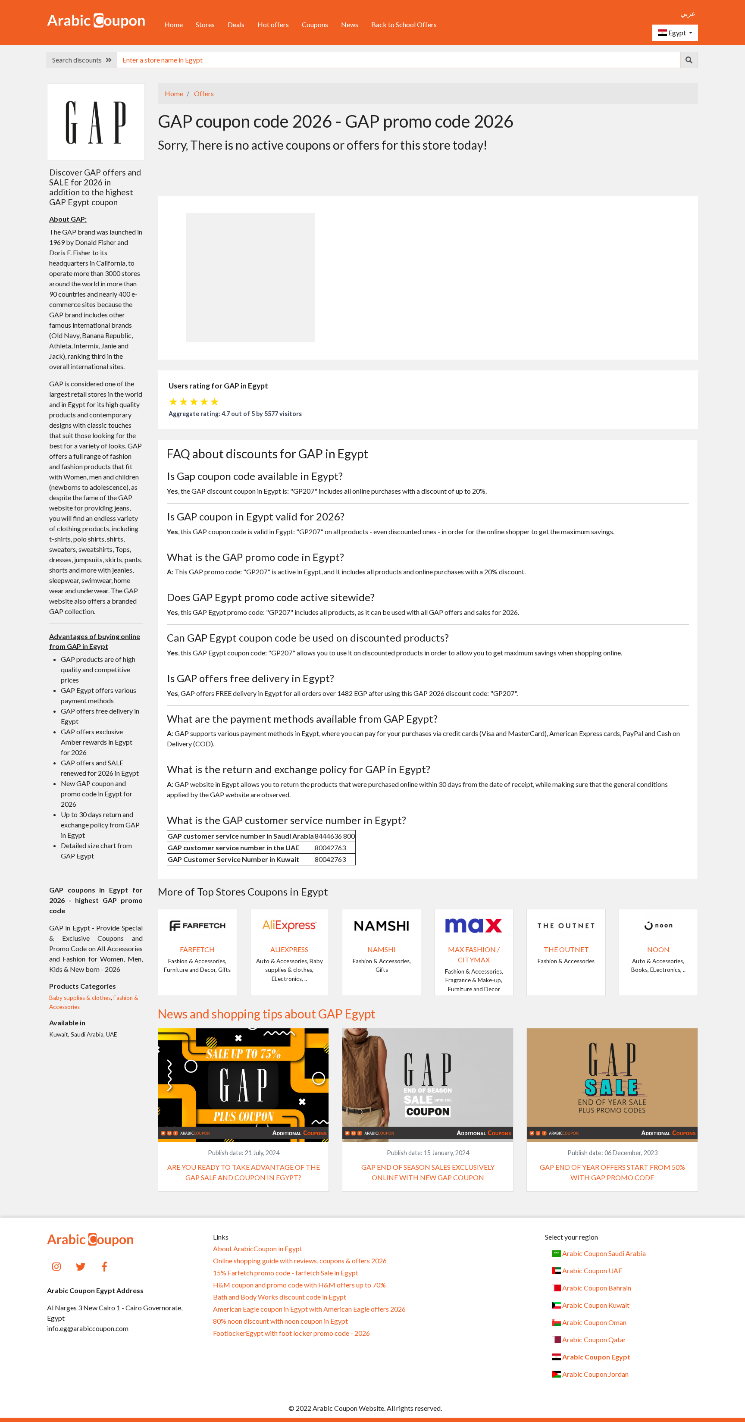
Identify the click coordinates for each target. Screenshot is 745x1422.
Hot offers (273, 24)
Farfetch (197, 949)
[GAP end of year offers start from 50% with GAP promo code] (612, 1084)
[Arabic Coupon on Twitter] (81, 1266)
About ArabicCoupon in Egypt (257, 1249)
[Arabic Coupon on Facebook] (105, 1266)
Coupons (315, 24)
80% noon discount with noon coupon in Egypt (280, 1321)
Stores (205, 24)
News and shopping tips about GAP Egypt (267, 1013)
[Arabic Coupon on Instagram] (56, 1266)
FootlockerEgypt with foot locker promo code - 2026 (291, 1333)
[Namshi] (381, 925)
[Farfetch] (197, 925)
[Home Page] (96, 20)
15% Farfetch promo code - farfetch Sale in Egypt (285, 1273)
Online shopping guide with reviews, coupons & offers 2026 (300, 1261)
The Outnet (566, 949)
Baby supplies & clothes (80, 997)
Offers (203, 93)
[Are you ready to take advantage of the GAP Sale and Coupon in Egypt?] (243, 1084)
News (349, 24)
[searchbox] (398, 60)
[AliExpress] (289, 925)
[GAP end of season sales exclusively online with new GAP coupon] (427, 1084)
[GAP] (95, 121)
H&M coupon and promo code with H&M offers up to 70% (299, 1285)
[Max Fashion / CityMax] (473, 925)
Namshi (381, 949)
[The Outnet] (566, 925)
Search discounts (79, 60)
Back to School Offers (404, 24)
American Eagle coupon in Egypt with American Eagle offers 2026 (309, 1309)
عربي (688, 13)
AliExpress (289, 949)
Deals (236, 24)
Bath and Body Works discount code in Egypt (279, 1297)
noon (658, 949)
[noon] (658, 925)
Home (173, 24)
